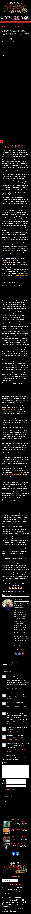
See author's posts (21, 649)
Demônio (22, 894)
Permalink (21, 688)
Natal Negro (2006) (14, 663)
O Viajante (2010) (12, 664)
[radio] (9, 588)
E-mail (3, 783)
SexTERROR (18, 825)
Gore (26, 898)
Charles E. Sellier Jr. (14, 31)
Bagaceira (18, 892)
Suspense (22, 906)
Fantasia (24, 895)
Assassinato (5, 31)
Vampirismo (4, 911)
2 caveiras (4, 888)
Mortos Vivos (17, 902)
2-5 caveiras (11, 888)
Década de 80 (24, 31)
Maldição (14, 900)
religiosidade (14, 904)
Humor (3, 900)
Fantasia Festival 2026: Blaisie (18, 829)
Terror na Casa (11, 909)
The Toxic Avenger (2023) (18, 822)
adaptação (18, 890)
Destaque (4, 895)
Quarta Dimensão (6, 30)
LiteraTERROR (8, 900)
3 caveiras (18, 888)
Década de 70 (13, 895)
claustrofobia (6, 894)
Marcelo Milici (19, 600)
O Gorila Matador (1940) (17, 844)
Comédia (12, 894)
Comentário (4, 763)
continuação (17, 894)
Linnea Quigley (6, 33)
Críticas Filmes (24, 29)
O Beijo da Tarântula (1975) (18, 836)
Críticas (17, 29)
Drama (8, 896)
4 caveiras (11, 890)
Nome (3, 780)
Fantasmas (5, 898)
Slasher (11, 34)
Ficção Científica (14, 898)
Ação (13, 892)
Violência (10, 911)
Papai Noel (16, 33)
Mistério (20, 900)
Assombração (7, 892)
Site (3, 786)
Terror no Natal (18, 34)
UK (24, 909)
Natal (11, 33)
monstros (11, 902)
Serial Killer (5, 34)
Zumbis (15, 911)
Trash (21, 909)
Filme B (23, 898)
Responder (9, 690)
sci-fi (10, 907)
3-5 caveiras (21, 30)
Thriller (16, 909)
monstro (5, 902)
